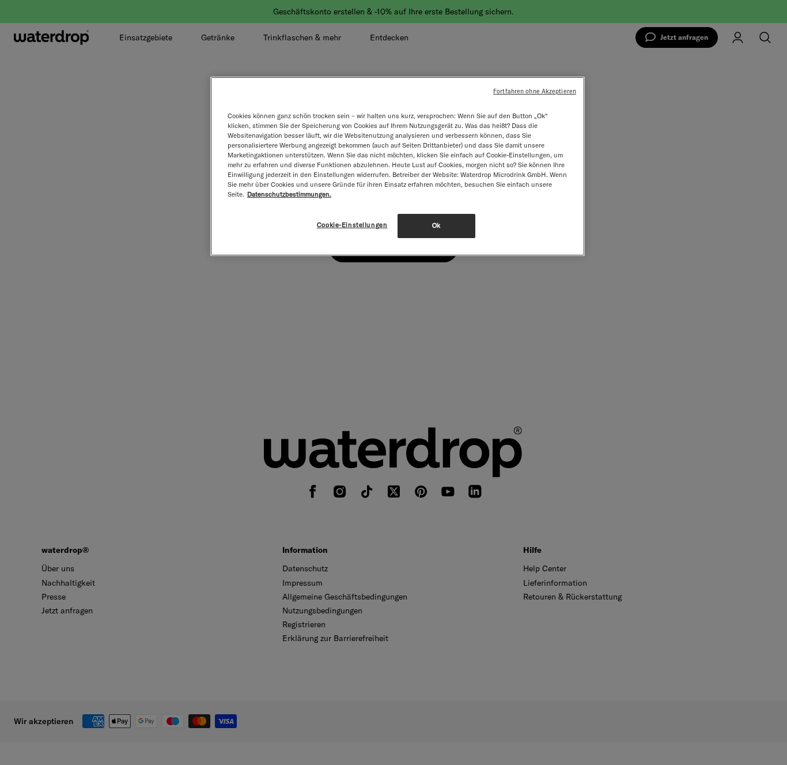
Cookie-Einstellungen (352, 225)
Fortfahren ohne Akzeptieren (534, 91)
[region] (397, 166)
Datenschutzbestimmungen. (289, 194)
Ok (436, 225)
